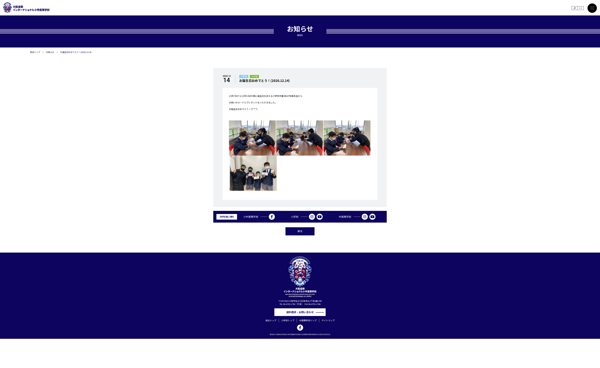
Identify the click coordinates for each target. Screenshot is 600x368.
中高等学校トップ (308, 320)
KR (580, 8)
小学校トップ (287, 320)
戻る (300, 231)
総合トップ (35, 52)
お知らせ (50, 52)
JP (574, 8)
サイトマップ (328, 320)
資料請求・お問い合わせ (301, 312)
